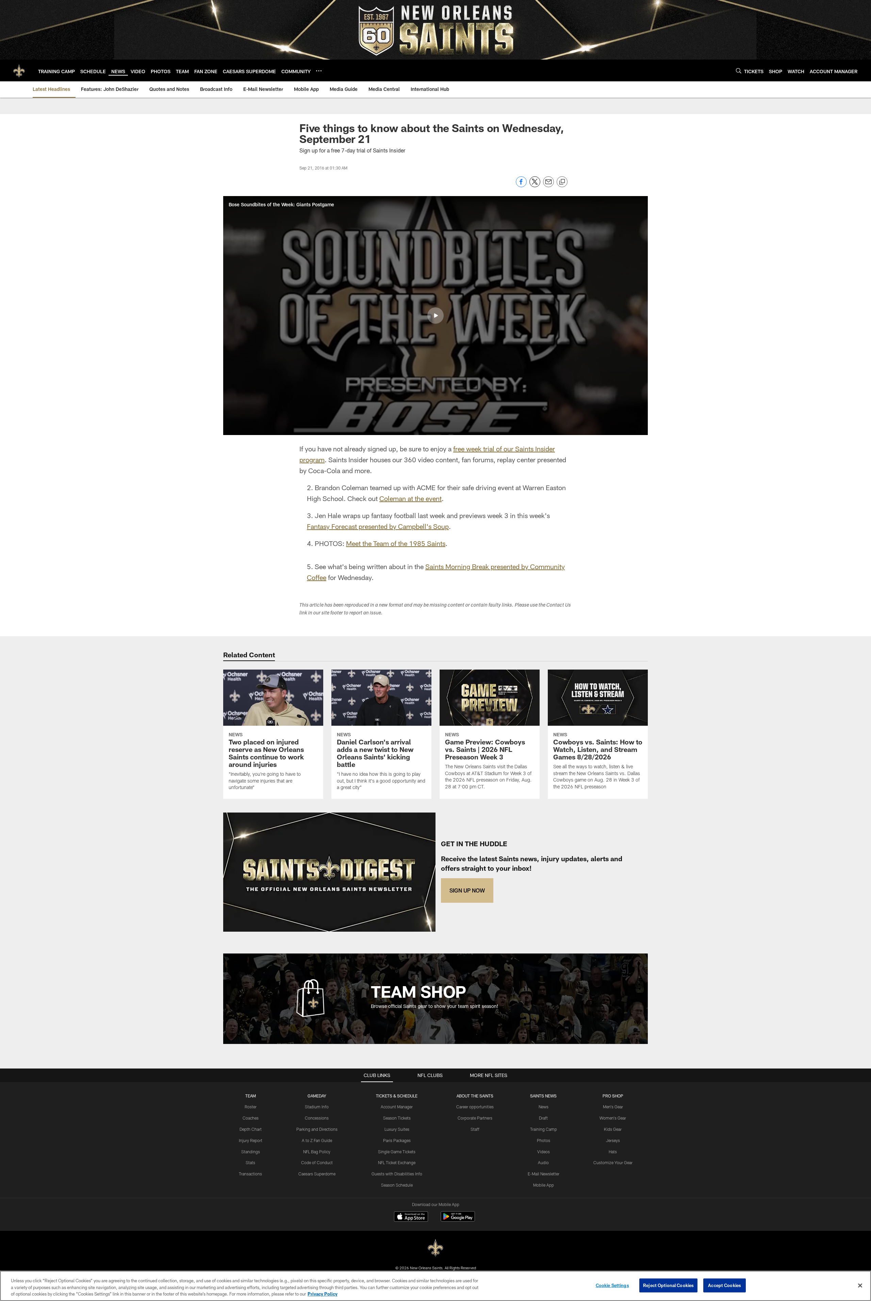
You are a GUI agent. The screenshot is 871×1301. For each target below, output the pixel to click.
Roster (251, 1106)
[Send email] (548, 185)
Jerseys (613, 1140)
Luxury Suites (396, 1129)
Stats (250, 1162)
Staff (475, 1129)
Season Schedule (397, 1185)
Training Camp (543, 1129)
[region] (435, 1286)
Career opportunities (475, 1106)
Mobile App (543, 1185)
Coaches (251, 1117)
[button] (435, 315)
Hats (613, 1151)
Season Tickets (397, 1117)
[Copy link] (562, 182)
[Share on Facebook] (521, 185)
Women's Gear (612, 1117)
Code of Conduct (317, 1162)
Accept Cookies (724, 1285)
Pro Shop (613, 1095)
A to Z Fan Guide (317, 1140)
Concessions (317, 1117)
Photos (543, 1140)
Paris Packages (397, 1140)
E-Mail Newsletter (543, 1173)
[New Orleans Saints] (435, 1248)
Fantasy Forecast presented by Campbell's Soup (378, 526)
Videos (543, 1151)
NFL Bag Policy (316, 1151)
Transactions (250, 1173)
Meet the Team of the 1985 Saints (395, 543)
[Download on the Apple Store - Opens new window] (411, 1217)
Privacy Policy (323, 1294)
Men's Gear (613, 1106)
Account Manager (397, 1106)
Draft (543, 1117)
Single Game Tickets (396, 1151)
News (543, 1106)
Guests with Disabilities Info (397, 1173)
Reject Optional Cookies (668, 1285)
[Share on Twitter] (534, 185)
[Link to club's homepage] (19, 70)
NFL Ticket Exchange (396, 1162)
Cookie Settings (612, 1285)
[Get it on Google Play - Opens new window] (457, 1219)
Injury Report (250, 1140)
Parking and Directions (317, 1129)
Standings (250, 1151)
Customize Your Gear (612, 1162)
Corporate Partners (475, 1117)
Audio (543, 1162)
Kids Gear (613, 1129)
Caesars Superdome (316, 1173)
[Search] (738, 70)
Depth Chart (251, 1129)
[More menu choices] (319, 71)
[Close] (860, 1285)
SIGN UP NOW (467, 890)
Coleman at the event (410, 498)
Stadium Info (317, 1106)
